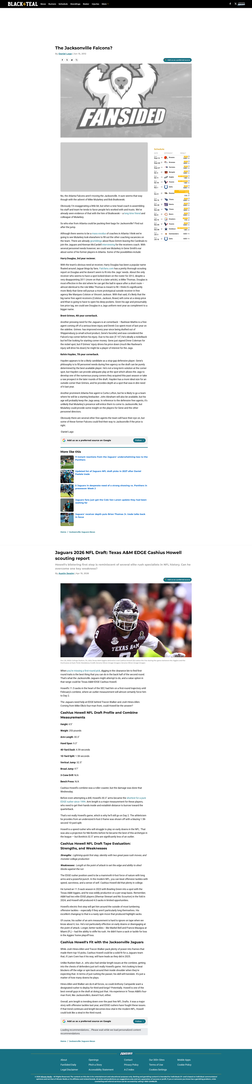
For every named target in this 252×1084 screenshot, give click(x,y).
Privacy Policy (131, 1064)
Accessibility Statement (101, 1069)
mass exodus (99, 233)
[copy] (76, 60)
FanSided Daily (68, 1064)
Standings (75, 4)
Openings (94, 1059)
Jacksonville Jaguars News (82, 532)
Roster (86, 4)
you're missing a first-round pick (83, 670)
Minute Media (46, 1077)
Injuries (95, 4)
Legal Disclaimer (69, 1069)
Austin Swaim (66, 573)
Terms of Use (156, 1064)
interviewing (108, 244)
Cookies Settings (158, 1069)
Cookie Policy (184, 1064)
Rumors (52, 4)
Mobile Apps (183, 1059)
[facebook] (230, 4)
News (43, 4)
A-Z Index (129, 1069)
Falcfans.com (106, 268)
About (64, 1059)
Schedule (63, 4)
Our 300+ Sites (156, 1059)
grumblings (96, 240)
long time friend (132, 213)
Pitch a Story (95, 1064)
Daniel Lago (65, 53)
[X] (236, 4)
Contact (128, 1059)
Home (63, 532)
